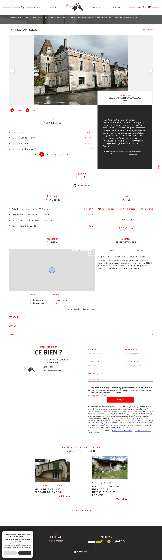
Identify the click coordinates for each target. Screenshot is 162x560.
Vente (85, 17)
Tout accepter (25, 553)
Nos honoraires (77, 547)
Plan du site (85, 547)
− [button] (89, 254)
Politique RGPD (112, 547)
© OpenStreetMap (87, 250)
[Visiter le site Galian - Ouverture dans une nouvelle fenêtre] (119, 541)
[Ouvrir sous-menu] (62, 7)
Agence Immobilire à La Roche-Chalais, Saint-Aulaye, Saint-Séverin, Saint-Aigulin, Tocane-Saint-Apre (45, 17)
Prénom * (131, 350)
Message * (95, 374)
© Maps (79, 250)
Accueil (37, 7)
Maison (100, 17)
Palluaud (92, 17)
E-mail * (93, 362)
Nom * (92, 350)
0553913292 (49, 367)
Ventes (53, 7)
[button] (150, 70)
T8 (106, 17)
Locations (97, 7)
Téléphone (132, 362)
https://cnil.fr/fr (116, 418)
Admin (100, 547)
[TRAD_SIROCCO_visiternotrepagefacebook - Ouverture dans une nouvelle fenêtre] (81, 519)
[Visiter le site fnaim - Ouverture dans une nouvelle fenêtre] (109, 541)
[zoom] (81, 105)
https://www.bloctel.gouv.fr (96, 425)
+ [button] (89, 251)
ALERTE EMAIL (116, 7)
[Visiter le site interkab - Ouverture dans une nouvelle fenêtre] (95, 541)
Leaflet (73, 250)
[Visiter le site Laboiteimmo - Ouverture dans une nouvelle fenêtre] (81, 554)
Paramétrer (10, 553)
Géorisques (133, 154)
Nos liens (105, 547)
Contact (159, 166)
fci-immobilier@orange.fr (52, 370)
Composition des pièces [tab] (81, 309)
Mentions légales (93, 547)
